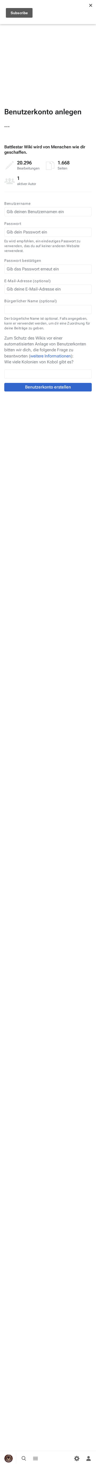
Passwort (12, 223)
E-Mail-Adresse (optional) (27, 281)
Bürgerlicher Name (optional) (30, 301)
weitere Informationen (50, 356)
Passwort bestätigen (22, 260)
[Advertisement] (48, 48)
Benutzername (17, 203)
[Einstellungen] (76, 1458)
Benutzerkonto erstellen (48, 387)
